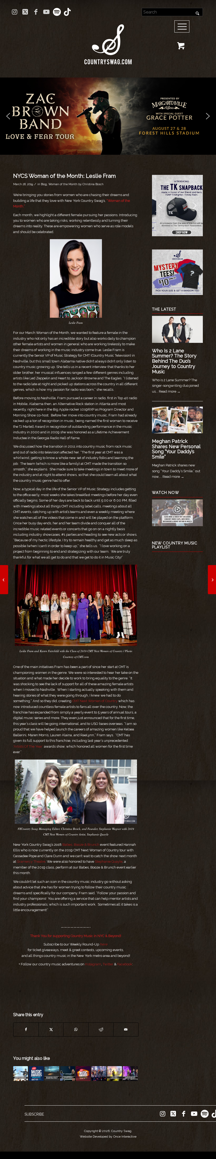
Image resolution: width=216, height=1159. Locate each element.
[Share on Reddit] (101, 1029)
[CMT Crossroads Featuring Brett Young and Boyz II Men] (212, 579)
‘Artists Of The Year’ (28, 746)
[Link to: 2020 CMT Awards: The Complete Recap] (114, 1073)
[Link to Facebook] (36, 12)
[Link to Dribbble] (67, 12)
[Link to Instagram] (14, 12)
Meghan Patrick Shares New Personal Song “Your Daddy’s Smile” (176, 449)
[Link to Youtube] (46, 12)
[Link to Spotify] (57, 12)
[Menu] (182, 27)
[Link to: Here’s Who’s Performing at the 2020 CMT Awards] (36, 1073)
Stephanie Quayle (108, 861)
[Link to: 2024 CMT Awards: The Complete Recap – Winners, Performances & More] (98, 1073)
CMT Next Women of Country (94, 701)
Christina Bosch (93, 184)
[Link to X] (25, 12)
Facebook (124, 964)
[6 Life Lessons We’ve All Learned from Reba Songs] (4, 579)
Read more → (169, 391)
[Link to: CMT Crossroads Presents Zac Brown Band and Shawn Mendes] (20, 1073)
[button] (8, 116)
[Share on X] (51, 1029)
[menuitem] (183, 27)
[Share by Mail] (126, 1029)
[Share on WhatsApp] (75, 1029)
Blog (44, 184)
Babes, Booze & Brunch (80, 845)
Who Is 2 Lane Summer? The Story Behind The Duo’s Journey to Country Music (174, 361)
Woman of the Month (62, 184)
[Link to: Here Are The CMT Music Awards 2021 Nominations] (83, 1073)
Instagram (93, 964)
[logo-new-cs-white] (108, 40)
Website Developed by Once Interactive (108, 1136)
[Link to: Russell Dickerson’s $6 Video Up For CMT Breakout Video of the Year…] (52, 1073)
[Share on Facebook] (25, 1029)
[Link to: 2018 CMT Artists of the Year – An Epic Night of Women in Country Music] (130, 1073)
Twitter (108, 964)
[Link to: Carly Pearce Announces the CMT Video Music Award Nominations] (67, 1073)
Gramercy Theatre (31, 861)
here (103, 944)
